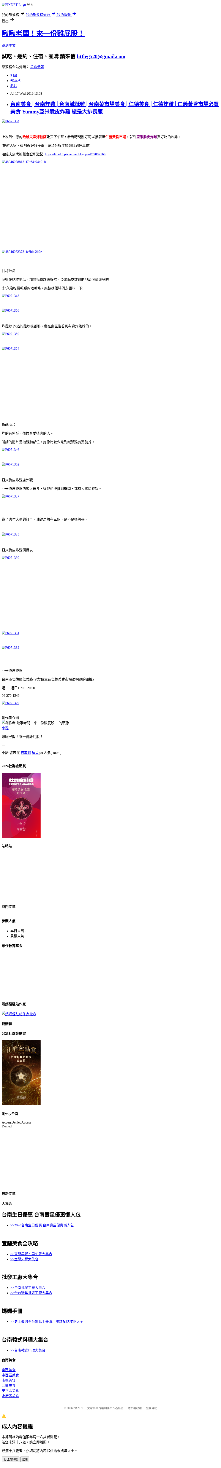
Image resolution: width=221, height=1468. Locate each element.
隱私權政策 (135, 1408)
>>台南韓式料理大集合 (27, 1350)
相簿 (13, 75)
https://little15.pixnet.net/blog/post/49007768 (75, 154)
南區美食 (9, 1380)
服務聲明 (151, 1408)
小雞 (5, 728)
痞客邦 (26, 753)
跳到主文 (9, 45)
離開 (25, 1459)
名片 (13, 86)
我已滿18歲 (10, 1459)
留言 (35, 753)
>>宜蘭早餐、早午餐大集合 (31, 1254)
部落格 (15, 81)
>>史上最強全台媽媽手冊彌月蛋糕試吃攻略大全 (46, 1321)
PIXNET (78, 1408)
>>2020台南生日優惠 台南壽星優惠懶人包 (42, 1225)
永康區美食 (10, 1396)
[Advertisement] (110, 205)
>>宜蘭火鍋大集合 (24, 1259)
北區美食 (9, 1385)
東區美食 (9, 1370)
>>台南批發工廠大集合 (27, 1287)
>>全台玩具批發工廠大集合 (31, 1293)
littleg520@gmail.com (101, 56)
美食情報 (37, 67)
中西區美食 (10, 1375)
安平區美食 (10, 1391)
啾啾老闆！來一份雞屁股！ (43, 33)
